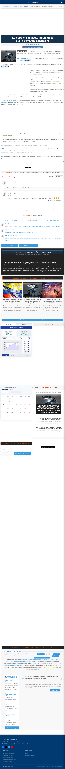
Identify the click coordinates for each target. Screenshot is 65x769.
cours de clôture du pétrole (38, 252)
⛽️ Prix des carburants (8, 761)
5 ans (27, 355)
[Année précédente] (3, 392)
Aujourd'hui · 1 (16, 392)
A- (61, 6)
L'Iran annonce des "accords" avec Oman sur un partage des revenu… (51, 419)
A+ (58, 6)
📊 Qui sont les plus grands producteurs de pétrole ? (10, 694)
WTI (25, 64)
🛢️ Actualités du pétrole (16, 6)
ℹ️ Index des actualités (8, 757)
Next (62, 288)
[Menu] (61, 1)
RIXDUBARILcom (9, 739)
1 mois (5, 355)
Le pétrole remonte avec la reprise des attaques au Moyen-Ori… (32, 301)
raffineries (3, 102)
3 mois (12, 355)
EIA (36, 81)
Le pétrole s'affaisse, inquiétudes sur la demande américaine (32, 39)
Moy (25, 351)
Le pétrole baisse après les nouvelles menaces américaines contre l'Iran (49, 428)
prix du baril (21, 58)
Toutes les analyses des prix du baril (13, 728)
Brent (28, 58)
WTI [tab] (24, 324)
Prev (4, 288)
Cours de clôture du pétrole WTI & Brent (32, 47)
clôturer (19, 60)
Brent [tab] (8, 324)
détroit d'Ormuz (26, 659)
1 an (20, 355)
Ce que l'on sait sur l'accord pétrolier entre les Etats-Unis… (12, 301)
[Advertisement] (32, 22)
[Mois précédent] (6, 392)
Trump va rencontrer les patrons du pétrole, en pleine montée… (52, 301)
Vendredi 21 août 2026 (13, 651)
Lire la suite (55, 690)
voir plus (7, 226)
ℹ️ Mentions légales (29, 755)
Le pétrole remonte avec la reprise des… (12, 263)
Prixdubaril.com (6, 6)
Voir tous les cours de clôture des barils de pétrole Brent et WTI (33, 254)
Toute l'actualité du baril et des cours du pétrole (32, 320)
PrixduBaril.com (6, 766)
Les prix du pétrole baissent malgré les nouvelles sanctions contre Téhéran (48, 409)
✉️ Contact (27, 753)
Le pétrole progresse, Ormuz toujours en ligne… (51, 263)
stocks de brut (12, 100)
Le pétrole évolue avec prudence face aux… (30, 263)
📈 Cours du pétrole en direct (9, 753)
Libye (50, 72)
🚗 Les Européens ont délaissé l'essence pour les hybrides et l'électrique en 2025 (41, 677)
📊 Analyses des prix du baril (9, 759)
